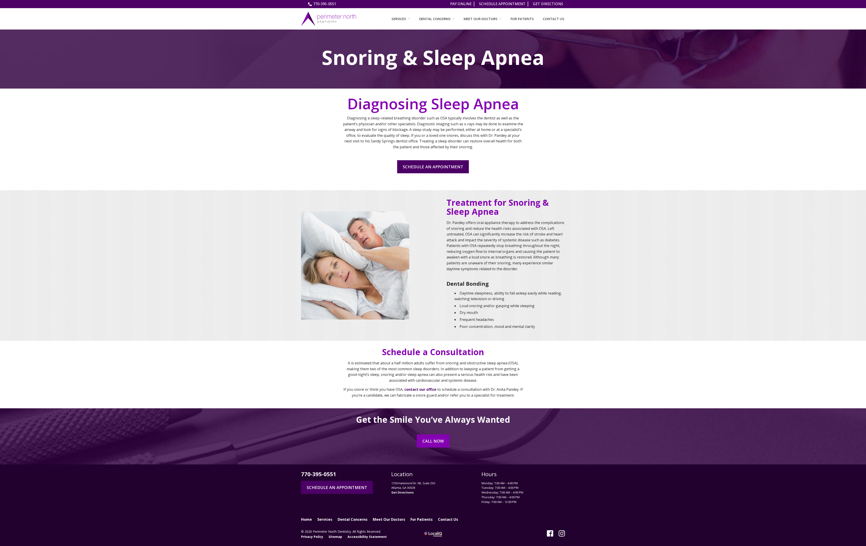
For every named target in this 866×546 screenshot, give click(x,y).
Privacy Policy (312, 537)
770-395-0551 (324, 3)
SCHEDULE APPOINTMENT (502, 3)
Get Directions (402, 492)
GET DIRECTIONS (548, 3)
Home (306, 519)
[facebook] (550, 533)
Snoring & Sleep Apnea (433, 57)
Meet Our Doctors (480, 18)
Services (399, 18)
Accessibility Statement (367, 537)
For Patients (522, 18)
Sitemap (335, 537)
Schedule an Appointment (433, 166)
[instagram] (562, 533)
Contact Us (553, 18)
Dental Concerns (435, 18)
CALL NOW (433, 441)
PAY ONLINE (461, 3)
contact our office (420, 389)
